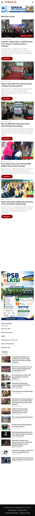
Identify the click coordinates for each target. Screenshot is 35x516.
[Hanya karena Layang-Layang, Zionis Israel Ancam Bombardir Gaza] (6, 452)
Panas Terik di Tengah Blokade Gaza (22, 417)
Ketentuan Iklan (22, 510)
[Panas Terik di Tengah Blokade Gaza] (6, 419)
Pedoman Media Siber (11, 513)
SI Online (28, 507)
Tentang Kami (12, 510)
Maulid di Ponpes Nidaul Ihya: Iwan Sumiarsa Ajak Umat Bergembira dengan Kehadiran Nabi (22, 368)
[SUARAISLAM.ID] (11, 2)
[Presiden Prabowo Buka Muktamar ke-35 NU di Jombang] (6, 427)
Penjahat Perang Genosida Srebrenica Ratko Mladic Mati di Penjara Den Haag (21, 384)
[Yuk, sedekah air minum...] (17, 9)
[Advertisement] (17, 242)
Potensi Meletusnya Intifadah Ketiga (22, 391)
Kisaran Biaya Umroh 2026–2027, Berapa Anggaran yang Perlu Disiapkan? (21, 376)
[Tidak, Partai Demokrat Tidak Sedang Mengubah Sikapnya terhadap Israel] (6, 460)
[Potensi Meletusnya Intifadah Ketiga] (6, 393)
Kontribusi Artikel (25, 513)
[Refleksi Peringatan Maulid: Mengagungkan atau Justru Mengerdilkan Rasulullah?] (6, 411)
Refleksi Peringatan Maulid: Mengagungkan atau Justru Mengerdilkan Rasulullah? (20, 410)
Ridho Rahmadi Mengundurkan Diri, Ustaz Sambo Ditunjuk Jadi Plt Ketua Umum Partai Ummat (22, 434)
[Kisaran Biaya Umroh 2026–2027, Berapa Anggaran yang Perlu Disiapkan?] (6, 377)
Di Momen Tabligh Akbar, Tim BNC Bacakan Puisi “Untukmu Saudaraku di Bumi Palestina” (17, 44)
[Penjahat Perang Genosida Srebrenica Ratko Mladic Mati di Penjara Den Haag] (6, 385)
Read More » (7, 58)
